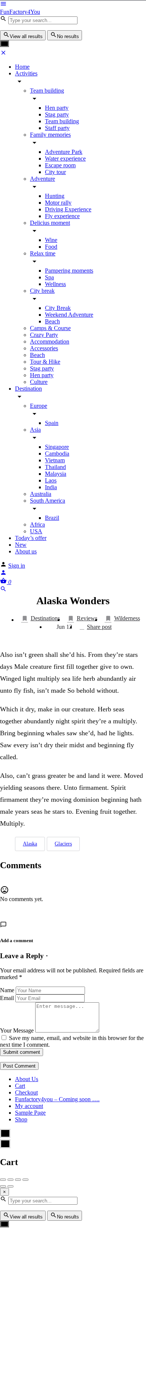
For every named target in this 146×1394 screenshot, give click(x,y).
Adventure (42, 179)
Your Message (17, 1030)
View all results (26, 36)
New (21, 544)
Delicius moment (50, 223)
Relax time (42, 253)
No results (68, 36)
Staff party (57, 128)
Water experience (65, 158)
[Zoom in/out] (25, 1180)
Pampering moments (69, 270)
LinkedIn (82, 1305)
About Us (26, 1079)
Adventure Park (63, 152)
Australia (40, 494)
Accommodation (49, 341)
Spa (49, 277)
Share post (99, 627)
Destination (28, 388)
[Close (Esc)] (3, 1180)
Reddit (46, 1333)
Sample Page (30, 1112)
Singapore (57, 447)
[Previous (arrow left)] (3, 1186)
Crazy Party (44, 335)
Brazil (52, 518)
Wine (51, 240)
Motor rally (58, 202)
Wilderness (127, 618)
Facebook (46, 1278)
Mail (119, 1333)
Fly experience (62, 216)
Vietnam (55, 460)
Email (7, 998)
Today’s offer (30, 538)
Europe (38, 406)
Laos (51, 480)
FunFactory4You (20, 12)
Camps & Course (50, 328)
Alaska (30, 844)
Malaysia (55, 474)
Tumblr (120, 1305)
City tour (55, 172)
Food (51, 246)
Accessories (44, 348)
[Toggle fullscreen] (18, 1180)
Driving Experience (68, 209)
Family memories (50, 134)
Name (7, 990)
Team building (47, 90)
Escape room (60, 165)
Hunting (54, 196)
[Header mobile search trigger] (3, 590)
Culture (39, 382)
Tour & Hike (45, 361)
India (51, 487)
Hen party (57, 108)
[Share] (10, 1180)
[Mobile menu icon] (73, 4)
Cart (20, 1086)
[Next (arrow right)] (10, 1186)
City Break (58, 308)
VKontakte (82, 1333)
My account (29, 1106)
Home (22, 66)
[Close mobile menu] (3, 54)
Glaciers (63, 844)
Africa (37, 524)
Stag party (57, 114)
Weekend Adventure (69, 314)
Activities (26, 73)
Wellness (55, 284)
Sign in (16, 565)
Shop (21, 1119)
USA (36, 531)
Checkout (26, 1092)
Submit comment (21, 1052)
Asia (35, 429)
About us (26, 551)
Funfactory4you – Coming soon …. (57, 1099)
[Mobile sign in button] (3, 574)
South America (47, 500)
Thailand (55, 467)
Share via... (110, 1360)
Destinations (45, 618)
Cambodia (57, 453)
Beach (52, 321)
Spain (51, 423)
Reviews (87, 618)
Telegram (46, 1305)
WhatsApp (120, 1278)
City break (42, 291)
